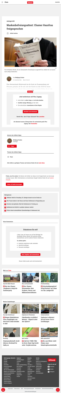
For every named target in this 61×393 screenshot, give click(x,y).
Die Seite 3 (30, 364)
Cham (6, 2)
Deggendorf (19, 374)
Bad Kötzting (19, 366)
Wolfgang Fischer (19, 77)
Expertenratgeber (7, 381)
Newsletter (6, 364)
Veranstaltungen (39, 373)
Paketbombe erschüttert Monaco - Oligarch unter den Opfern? (30, 319)
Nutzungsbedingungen (29, 388)
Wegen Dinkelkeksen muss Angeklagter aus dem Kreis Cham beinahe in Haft (11, 320)
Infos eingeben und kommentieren (30, 254)
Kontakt (5, 361)
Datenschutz (17, 388)
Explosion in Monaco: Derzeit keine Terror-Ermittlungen (47, 319)
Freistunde (30, 369)
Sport (29, 363)
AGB (22, 388)
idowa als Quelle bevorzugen (14, 184)
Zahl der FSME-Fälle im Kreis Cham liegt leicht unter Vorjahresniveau (30, 343)
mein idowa (42, 163)
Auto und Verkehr (31, 378)
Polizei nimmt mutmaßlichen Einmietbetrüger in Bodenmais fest (23, 210)
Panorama (30, 376)
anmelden (41, 116)
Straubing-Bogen (20, 359)
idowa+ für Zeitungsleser (41, 361)
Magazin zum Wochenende (10, 371)
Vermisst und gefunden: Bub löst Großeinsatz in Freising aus (22, 204)
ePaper (37, 359)
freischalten (34, 123)
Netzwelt (29, 379)
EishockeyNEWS (7, 374)
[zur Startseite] (52, 359)
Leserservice (39, 364)
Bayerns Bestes (7, 379)
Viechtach (19, 368)
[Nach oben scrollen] (58, 389)
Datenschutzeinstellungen (30, 391)
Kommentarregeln (8, 366)
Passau (18, 376)
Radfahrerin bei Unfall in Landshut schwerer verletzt (20, 207)
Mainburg (19, 369)
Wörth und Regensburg (22, 364)
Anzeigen (38, 369)
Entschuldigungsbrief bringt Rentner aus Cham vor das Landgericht (49, 288)
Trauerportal (38, 368)
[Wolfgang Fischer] (9, 78)
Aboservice (38, 363)
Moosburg (19, 373)
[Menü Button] (2, 2)
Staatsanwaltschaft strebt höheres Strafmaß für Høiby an (11, 343)
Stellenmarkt (39, 366)
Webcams (38, 371)
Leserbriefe (6, 368)
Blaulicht (29, 361)
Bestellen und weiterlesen (30, 111)
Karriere (5, 363)
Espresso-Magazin (8, 383)
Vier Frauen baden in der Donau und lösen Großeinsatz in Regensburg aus (26, 201)
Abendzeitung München (9, 373)
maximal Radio (7, 376)
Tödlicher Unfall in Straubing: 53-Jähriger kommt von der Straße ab (24, 197)
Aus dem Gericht (31, 366)
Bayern (29, 359)
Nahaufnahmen (31, 371)
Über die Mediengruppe (9, 369)
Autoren (5, 359)
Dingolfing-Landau (21, 371)
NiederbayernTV (7, 378)
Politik (29, 368)
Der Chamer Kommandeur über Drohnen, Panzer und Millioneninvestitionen (29, 289)
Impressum (10, 388)
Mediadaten (38, 388)
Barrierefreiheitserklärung (47, 388)
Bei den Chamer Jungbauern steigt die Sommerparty (10, 288)
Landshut (19, 361)
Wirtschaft (30, 373)
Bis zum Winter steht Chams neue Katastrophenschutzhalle (49, 343)
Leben (29, 374)
